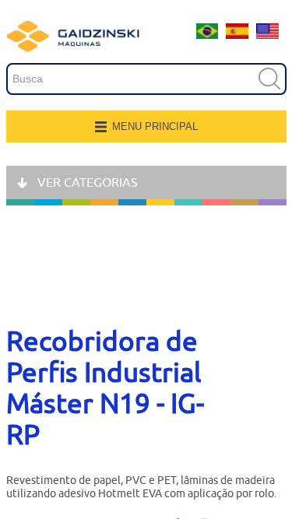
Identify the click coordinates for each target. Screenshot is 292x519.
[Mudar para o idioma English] (267, 34)
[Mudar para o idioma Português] (207, 34)
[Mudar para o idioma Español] (237, 34)
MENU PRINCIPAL (155, 126)
